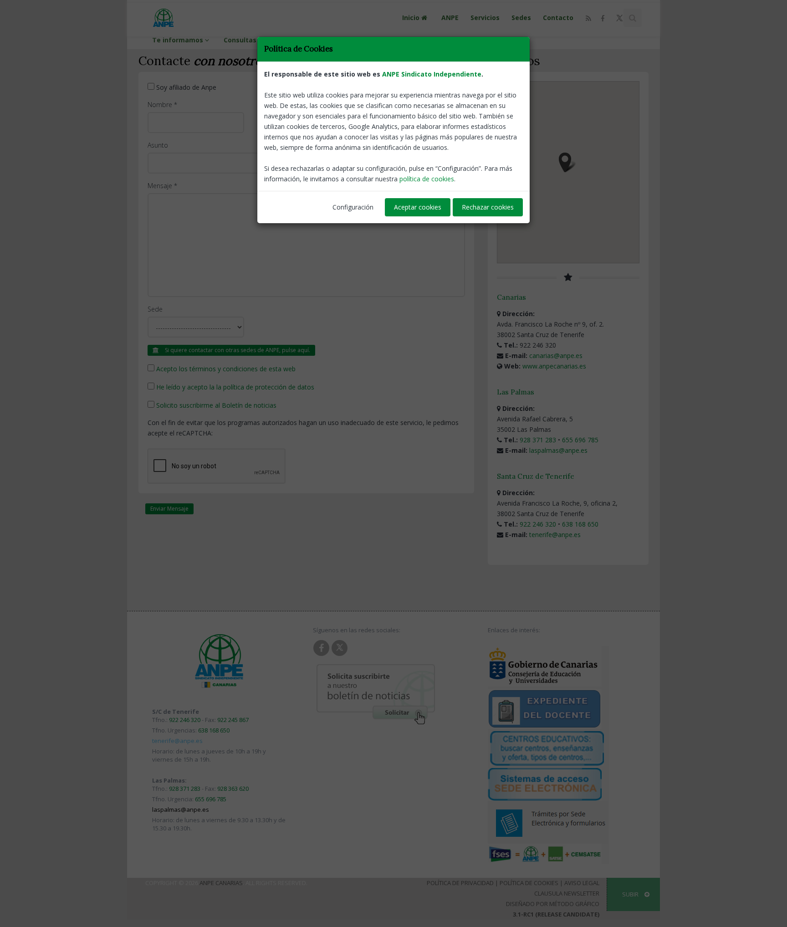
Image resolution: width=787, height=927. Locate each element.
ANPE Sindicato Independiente (431, 74)
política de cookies (426, 178)
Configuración (352, 207)
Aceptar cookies (417, 207)
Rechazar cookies (488, 207)
